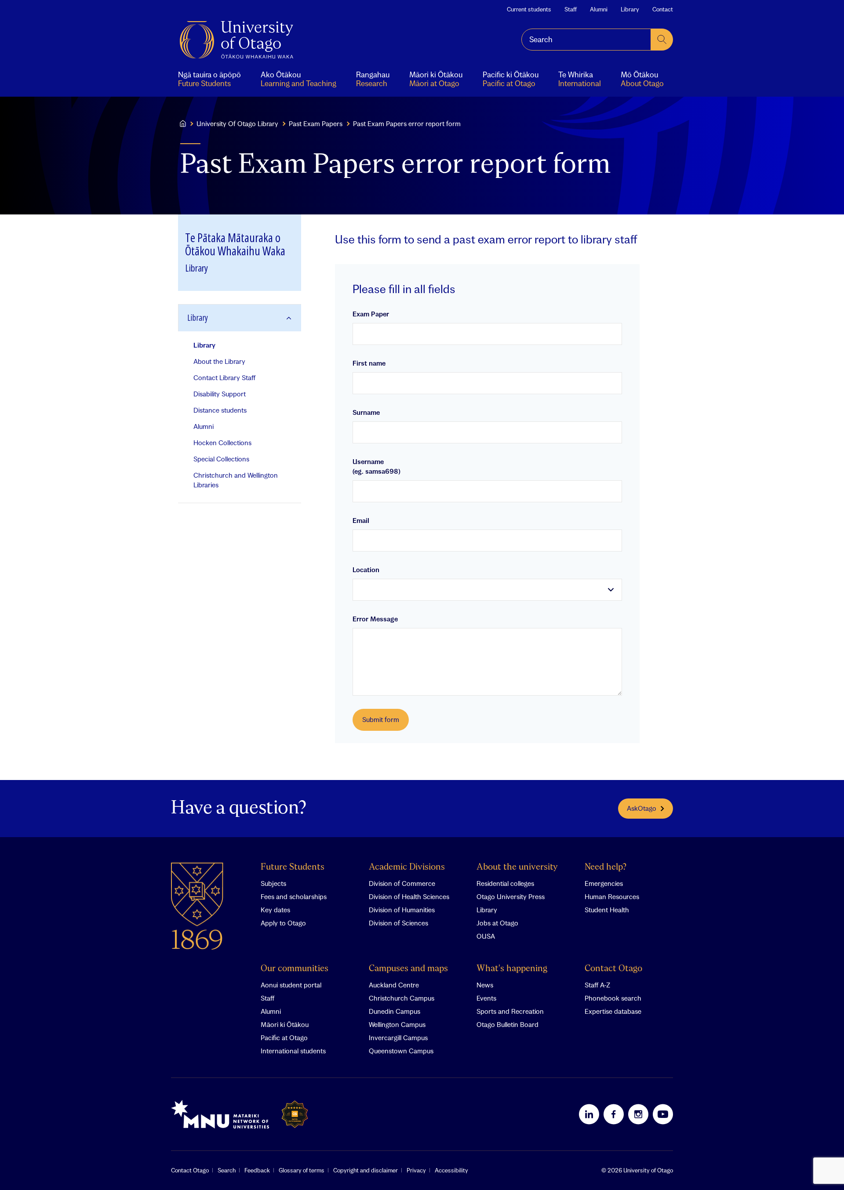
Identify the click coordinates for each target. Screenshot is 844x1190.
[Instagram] (638, 1114)
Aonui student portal (291, 984)
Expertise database (613, 1011)
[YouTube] (663, 1114)
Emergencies (604, 883)
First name (369, 362)
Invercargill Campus (398, 1037)
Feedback (257, 1170)
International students (293, 1050)
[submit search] (662, 40)
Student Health (607, 909)
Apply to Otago (283, 922)
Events (486, 997)
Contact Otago (613, 968)
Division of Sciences (398, 922)
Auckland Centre (394, 984)
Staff (570, 9)
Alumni (599, 9)
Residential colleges (505, 883)
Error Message (375, 618)
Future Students (292, 867)
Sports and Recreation (510, 1011)
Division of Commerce (402, 883)
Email (361, 520)
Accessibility (451, 1170)
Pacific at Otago (284, 1037)
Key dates (275, 909)
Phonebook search (613, 997)
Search (227, 1170)
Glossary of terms (301, 1170)
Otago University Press (511, 896)
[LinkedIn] (589, 1114)
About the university (517, 867)
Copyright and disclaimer (365, 1170)
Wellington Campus (397, 1024)
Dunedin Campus (394, 1011)
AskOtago (641, 808)
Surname (366, 412)
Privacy (416, 1170)
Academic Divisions (407, 867)
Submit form (380, 719)
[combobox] (586, 40)
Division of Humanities (402, 909)
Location (366, 569)
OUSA (486, 936)
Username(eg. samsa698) (376, 466)
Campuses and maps (408, 968)
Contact (662, 9)
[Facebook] (614, 1114)
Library (630, 9)
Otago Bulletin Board (507, 1024)
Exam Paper (371, 313)
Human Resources (612, 896)
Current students (529, 9)
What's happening (512, 968)
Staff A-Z (597, 984)
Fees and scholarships (294, 896)
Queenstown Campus (401, 1050)
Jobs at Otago (497, 922)
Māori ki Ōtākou (285, 1024)
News (485, 984)
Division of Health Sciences (409, 896)
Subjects (273, 883)
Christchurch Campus (401, 997)
